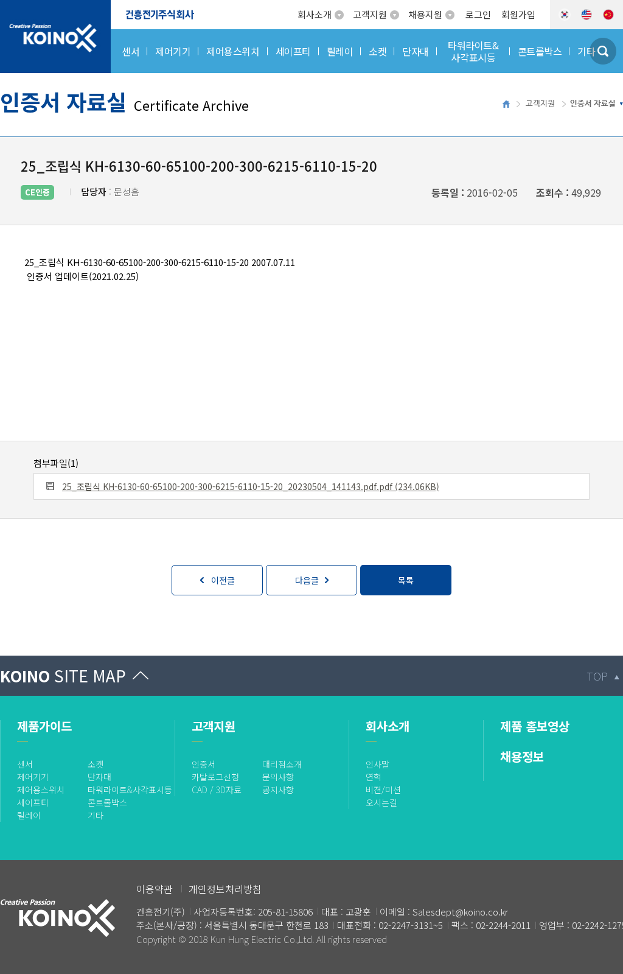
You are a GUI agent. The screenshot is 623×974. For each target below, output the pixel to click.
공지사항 (278, 789)
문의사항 (278, 777)
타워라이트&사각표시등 (130, 789)
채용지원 (425, 14)
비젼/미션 (383, 789)
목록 (406, 580)
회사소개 (315, 14)
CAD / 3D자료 (217, 789)
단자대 (99, 777)
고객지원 (370, 14)
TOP (597, 676)
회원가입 (518, 14)
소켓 (95, 764)
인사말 (377, 764)
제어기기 (33, 777)
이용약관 (154, 888)
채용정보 (522, 756)
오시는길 (381, 802)
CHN (608, 14)
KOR (565, 14)
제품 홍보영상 (534, 726)
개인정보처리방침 (225, 888)
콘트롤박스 (107, 802)
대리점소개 (282, 764)
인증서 (203, 764)
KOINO (63, 675)
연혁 (373, 777)
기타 (95, 815)
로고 (9, 7)
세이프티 (33, 802)
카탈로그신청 (215, 777)
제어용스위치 (40, 789)
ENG (586, 14)
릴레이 (29, 815)
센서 (25, 764)
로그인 (478, 14)
